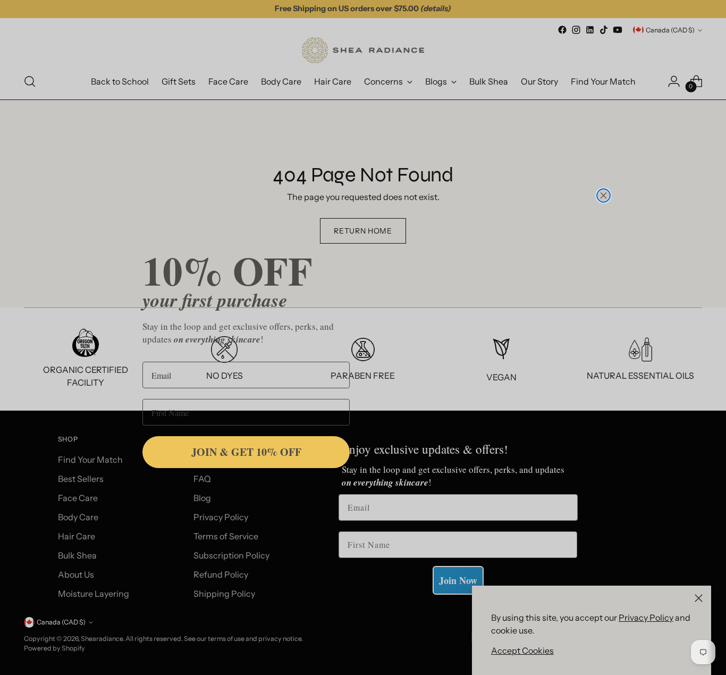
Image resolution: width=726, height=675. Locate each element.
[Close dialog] (603, 195)
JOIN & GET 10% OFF (246, 452)
